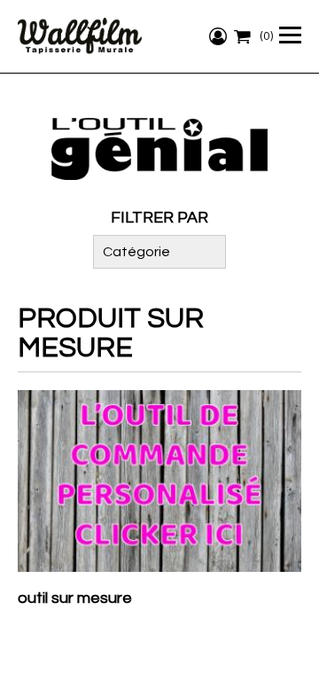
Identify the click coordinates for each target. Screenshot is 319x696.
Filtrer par (159, 217)
